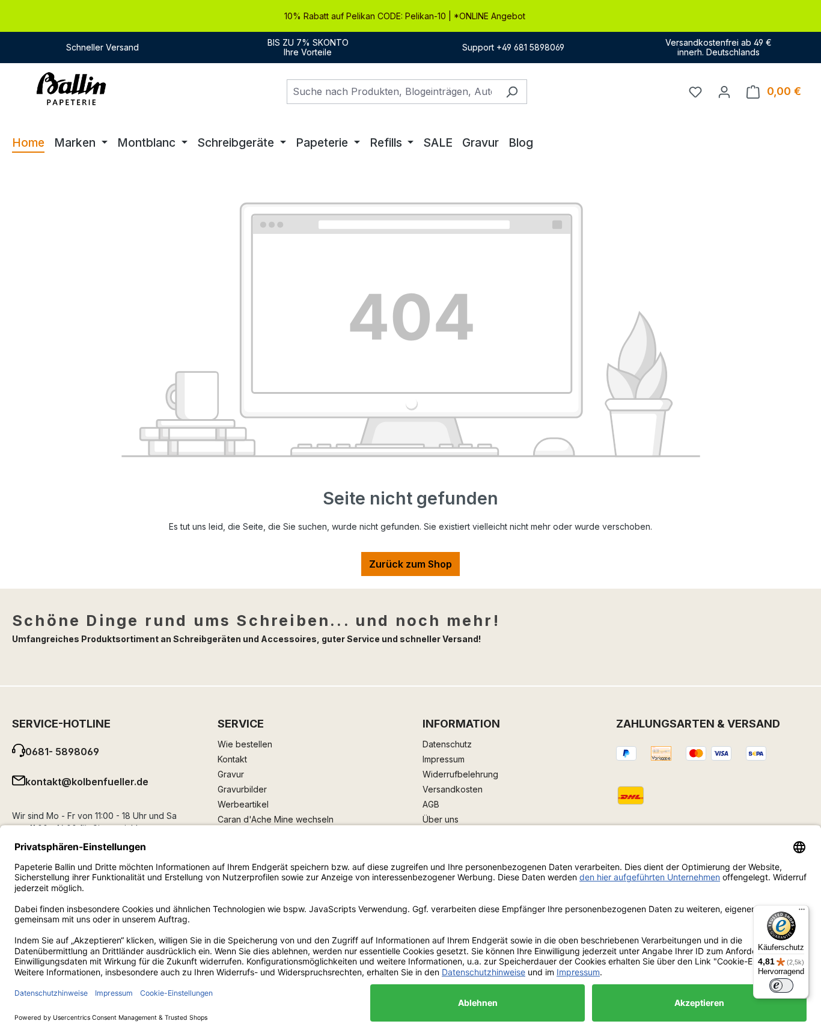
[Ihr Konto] (724, 91)
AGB (431, 804)
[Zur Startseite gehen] (72, 89)
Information (461, 723)
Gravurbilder (242, 789)
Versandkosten (453, 789)
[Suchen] (511, 91)
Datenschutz (447, 744)
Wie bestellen (245, 744)
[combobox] (392, 91)
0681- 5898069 (62, 752)
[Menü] (802, 912)
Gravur (231, 774)
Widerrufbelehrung (460, 774)
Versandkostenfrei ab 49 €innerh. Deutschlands (718, 47)
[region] (410, 16)
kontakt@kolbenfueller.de (86, 782)
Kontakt (232, 759)
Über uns (441, 819)
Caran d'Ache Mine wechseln (276, 819)
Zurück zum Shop (410, 564)
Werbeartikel (243, 804)
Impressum (444, 759)
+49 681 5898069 (530, 47)
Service (241, 723)
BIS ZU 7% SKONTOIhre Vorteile (308, 47)
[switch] (781, 985)
